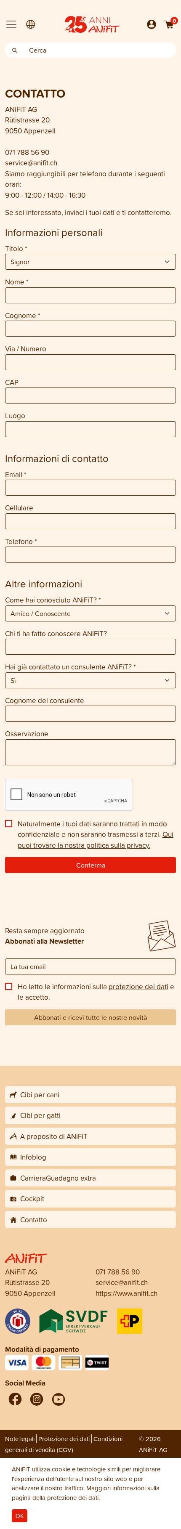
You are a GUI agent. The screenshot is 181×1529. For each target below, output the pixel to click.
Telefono (21, 541)
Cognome (22, 315)
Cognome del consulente (44, 700)
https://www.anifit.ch (126, 1293)
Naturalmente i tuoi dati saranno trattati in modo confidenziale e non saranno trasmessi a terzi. (95, 834)
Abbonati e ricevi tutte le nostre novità (90, 1017)
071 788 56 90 (27, 152)
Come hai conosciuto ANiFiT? (53, 600)
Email (16, 474)
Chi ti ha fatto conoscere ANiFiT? (56, 633)
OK (20, 1516)
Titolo (16, 248)
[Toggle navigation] (11, 24)
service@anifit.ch (31, 162)
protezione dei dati (138, 986)
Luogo (15, 415)
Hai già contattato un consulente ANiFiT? (70, 667)
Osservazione (26, 733)
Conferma (90, 865)
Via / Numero (25, 348)
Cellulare (19, 507)
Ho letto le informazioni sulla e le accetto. (96, 992)
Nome (17, 282)
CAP (12, 382)
